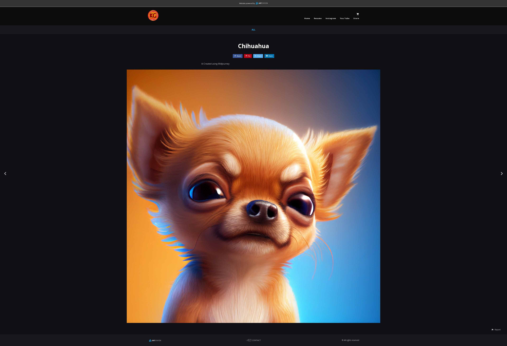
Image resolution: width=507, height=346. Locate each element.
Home (307, 18)
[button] (496, 329)
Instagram (331, 18)
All (253, 29)
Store (356, 18)
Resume (318, 18)
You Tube (344, 18)
